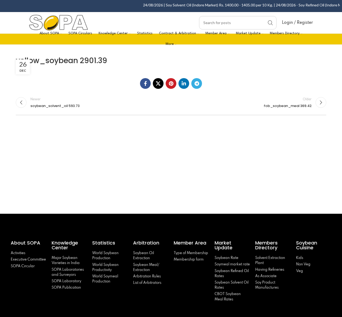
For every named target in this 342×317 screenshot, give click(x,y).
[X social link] (158, 83)
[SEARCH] (270, 22)
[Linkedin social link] (183, 83)
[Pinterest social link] (171, 83)
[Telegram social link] (196, 83)
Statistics (103, 242)
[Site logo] (58, 22)
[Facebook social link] (145, 83)
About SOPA (27, 242)
